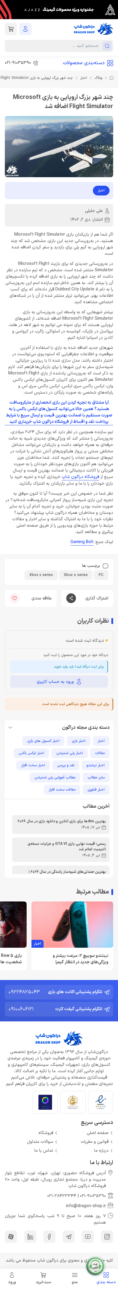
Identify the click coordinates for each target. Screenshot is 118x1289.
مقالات (100, 753)
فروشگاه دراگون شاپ (80, 477)
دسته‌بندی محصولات (84, 63)
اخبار (83, 78)
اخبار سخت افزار (33, 765)
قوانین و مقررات (95, 1142)
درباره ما (101, 1150)
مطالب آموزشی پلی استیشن (54, 777)
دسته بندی (106, 1282)
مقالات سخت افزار (62, 789)
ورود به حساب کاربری (55, 682)
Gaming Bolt (81, 542)
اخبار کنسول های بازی (43, 741)
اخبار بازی (79, 741)
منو (75, 1282)
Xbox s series (76, 575)
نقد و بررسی (65, 765)
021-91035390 (93, 1196)
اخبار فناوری (96, 789)
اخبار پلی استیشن (69, 753)
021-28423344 (61, 1196)
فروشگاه (45, 1133)
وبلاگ (98, 78)
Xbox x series (41, 575)
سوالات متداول (40, 1142)
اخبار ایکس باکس (31, 753)
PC (101, 575)
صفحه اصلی (98, 1133)
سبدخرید (43, 1282)
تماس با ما (43, 1150)
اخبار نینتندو (96, 765)
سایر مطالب (96, 777)
